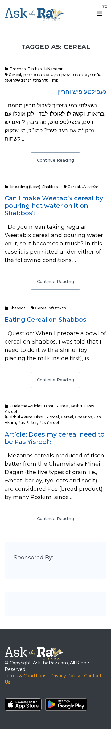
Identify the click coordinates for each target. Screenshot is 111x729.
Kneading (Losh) (25, 186)
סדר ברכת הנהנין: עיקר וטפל (26, 80)
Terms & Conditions (25, 676)
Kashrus (78, 406)
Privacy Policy (65, 676)
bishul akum (20, 417)
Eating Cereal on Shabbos (45, 319)
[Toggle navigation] (99, 14)
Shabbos (50, 186)
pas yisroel (49, 422)
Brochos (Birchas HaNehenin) (37, 68)
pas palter (27, 422)
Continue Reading (55, 160)
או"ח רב (95, 74)
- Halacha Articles (26, 406)
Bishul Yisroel (56, 406)
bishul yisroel (46, 417)
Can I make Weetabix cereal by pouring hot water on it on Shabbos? (54, 206)
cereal (15, 74)
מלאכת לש (90, 186)
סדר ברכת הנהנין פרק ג (69, 74)
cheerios (83, 417)
